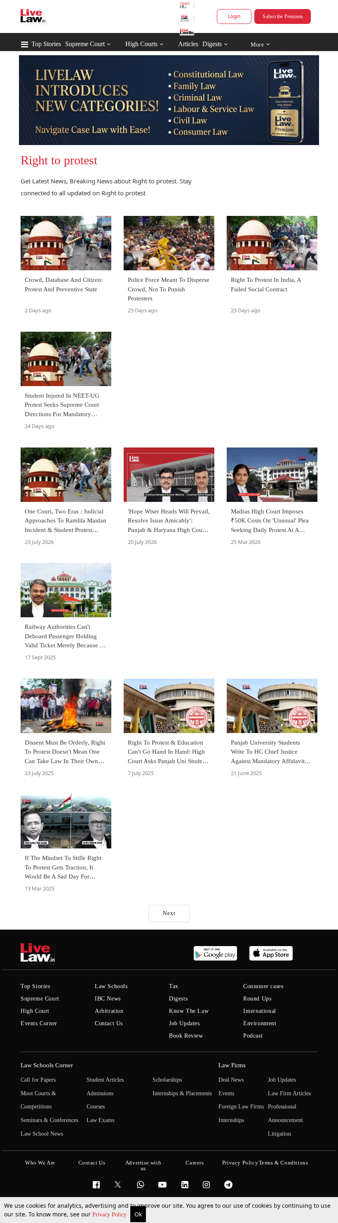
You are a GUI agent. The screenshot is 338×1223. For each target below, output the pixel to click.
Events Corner (39, 1023)
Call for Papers (38, 1080)
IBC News (108, 999)
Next (169, 913)
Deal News (231, 1080)
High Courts (141, 43)
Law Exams (100, 1120)
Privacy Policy (110, 1214)
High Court (35, 1011)
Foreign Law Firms (241, 1107)
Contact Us (109, 1023)
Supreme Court (85, 43)
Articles (188, 43)
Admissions (100, 1093)
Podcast (253, 1036)
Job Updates (184, 1023)
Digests (212, 43)
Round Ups (257, 999)
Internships (231, 1120)
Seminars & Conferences (49, 1120)
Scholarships (167, 1080)
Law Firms (232, 1065)
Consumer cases (263, 986)
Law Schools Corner (47, 1065)
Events (226, 1093)
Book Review (186, 1036)
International (259, 1011)
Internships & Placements (182, 1093)
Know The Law (189, 1011)
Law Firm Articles (289, 1093)
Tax (173, 986)
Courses (96, 1107)
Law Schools (111, 986)
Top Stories (46, 43)
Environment (260, 1023)
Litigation (279, 1134)
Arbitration (109, 1011)
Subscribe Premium (283, 16)
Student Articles (105, 1080)
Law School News (42, 1134)
